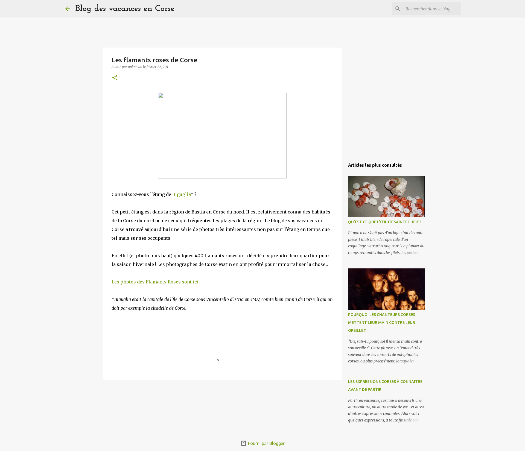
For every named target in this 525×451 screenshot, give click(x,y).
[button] (115, 78)
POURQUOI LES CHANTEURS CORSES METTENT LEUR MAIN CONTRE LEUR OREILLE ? (381, 322)
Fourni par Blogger (266, 443)
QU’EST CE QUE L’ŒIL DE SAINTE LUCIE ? (384, 222)
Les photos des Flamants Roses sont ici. (156, 282)
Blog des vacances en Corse (124, 8)
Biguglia (181, 194)
